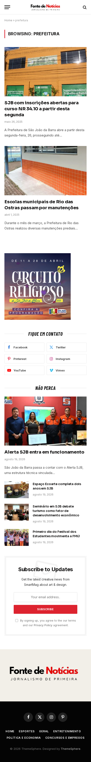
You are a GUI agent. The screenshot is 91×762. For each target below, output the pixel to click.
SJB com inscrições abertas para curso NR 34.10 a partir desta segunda (41, 109)
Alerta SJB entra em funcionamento (44, 452)
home (10, 731)
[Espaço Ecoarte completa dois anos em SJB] (16, 489)
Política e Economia (24, 737)
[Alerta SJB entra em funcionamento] (45, 421)
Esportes (27, 731)
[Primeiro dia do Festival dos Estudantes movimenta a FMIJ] (16, 537)
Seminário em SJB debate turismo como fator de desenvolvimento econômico (56, 510)
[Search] (84, 7)
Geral (44, 731)
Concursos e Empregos (65, 737)
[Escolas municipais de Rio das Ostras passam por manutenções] (45, 170)
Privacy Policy (43, 625)
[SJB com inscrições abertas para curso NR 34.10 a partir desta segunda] (45, 71)
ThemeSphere (70, 748)
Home (8, 20)
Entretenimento (67, 731)
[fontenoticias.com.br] (45, 7)
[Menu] (7, 7)
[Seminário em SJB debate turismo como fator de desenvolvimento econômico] (16, 512)
